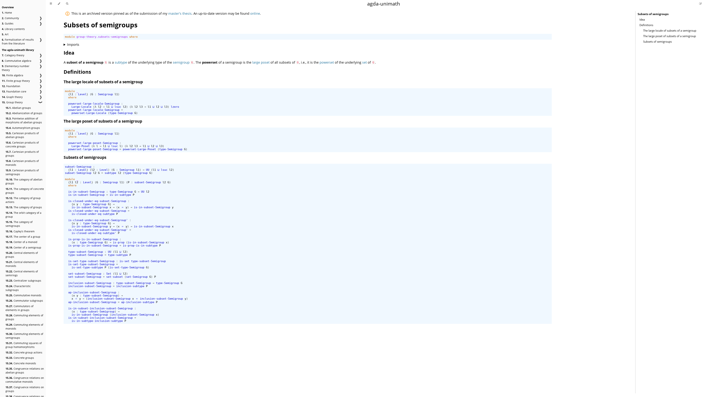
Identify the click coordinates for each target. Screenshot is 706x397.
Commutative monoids (23, 295)
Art (5, 34)
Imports (73, 44)
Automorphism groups (23, 128)
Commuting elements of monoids (24, 326)
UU (147, 169)
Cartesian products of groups (22, 153)
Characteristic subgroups (18, 288)
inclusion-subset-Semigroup (89, 283)
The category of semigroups (19, 224)
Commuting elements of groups (24, 317)
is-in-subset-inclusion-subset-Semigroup (100, 308)
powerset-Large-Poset (139, 149)
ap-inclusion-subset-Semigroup (92, 292)
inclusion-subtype (130, 286)
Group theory (12, 102)
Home (7, 12)
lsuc (118, 106)
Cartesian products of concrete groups (22, 144)
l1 (71, 94)
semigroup (181, 62)
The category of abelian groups (24, 181)
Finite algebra (12, 75)
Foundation (11, 86)
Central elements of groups (22, 254)
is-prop (118, 242)
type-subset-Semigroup (85, 251)
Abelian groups (18, 108)
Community (10, 18)
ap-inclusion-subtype (137, 302)
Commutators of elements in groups (19, 308)
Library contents (13, 29)
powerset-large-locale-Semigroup (94, 103)
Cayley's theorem (20, 231)
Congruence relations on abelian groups (25, 370)
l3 (141, 106)
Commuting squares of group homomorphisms (24, 345)
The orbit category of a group (23, 214)
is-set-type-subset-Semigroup (91, 261)
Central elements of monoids (22, 264)
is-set (124, 261)
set (364, 62)
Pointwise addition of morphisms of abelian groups (24, 120)
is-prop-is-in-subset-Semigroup (93, 239)
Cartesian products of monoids (22, 163)
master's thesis (180, 13)
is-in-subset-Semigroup (86, 191)
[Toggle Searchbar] (67, 3)
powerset (327, 62)
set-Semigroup (137, 276)
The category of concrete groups (25, 190)
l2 (99, 106)
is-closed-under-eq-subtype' (94, 233)
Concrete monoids (21, 363)
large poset (261, 62)
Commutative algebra (16, 60)
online (255, 13)
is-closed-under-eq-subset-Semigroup (97, 201)
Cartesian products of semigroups (22, 172)
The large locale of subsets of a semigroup (669, 30)
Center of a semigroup (23, 247)
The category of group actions (23, 200)
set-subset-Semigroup (84, 273)
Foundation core (14, 91)
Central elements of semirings (22, 273)
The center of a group (23, 236)
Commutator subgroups (24, 300)
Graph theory (12, 97)
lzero (175, 106)
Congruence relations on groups (25, 389)
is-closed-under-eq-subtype (93, 213)
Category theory (13, 55)
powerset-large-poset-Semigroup (93, 142)
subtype (121, 62)
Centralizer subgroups (23, 280)
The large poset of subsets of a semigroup (669, 36)
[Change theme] (59, 3)
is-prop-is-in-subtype (140, 245)
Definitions (646, 25)
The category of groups (24, 207)
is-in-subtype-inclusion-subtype (97, 320)
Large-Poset (81, 146)
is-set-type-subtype (87, 267)
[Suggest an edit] (700, 3)
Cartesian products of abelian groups (22, 135)
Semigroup (105, 94)
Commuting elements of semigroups (24, 335)
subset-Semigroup (78, 166)
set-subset (114, 276)
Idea (642, 19)
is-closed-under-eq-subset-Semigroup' (98, 220)
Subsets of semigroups (653, 14)
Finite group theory (16, 81)
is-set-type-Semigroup (127, 267)
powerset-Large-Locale (89, 113)
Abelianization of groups (24, 113)
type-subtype (118, 254)
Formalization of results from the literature (18, 41)
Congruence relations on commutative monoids (25, 379)
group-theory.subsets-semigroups (102, 36)
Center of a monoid (21, 242)
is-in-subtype (120, 194)
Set (108, 273)
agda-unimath (383, 3)
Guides (7, 23)
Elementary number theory (15, 68)
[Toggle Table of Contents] (51, 3)
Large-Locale (81, 106)
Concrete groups (20, 358)
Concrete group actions (24, 352)
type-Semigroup (121, 113)
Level (82, 94)
